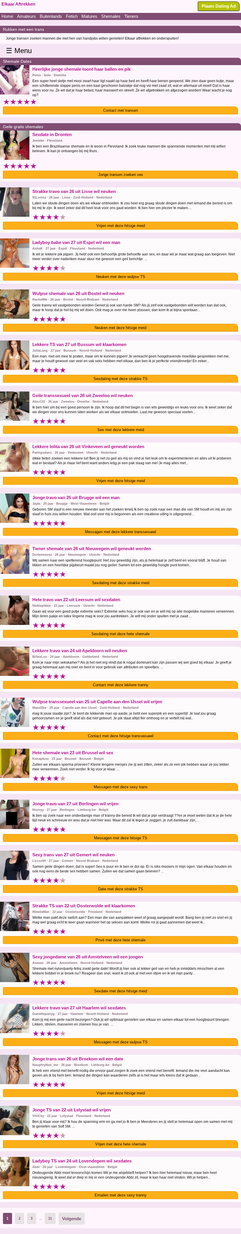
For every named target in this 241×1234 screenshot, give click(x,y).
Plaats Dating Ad (219, 6)
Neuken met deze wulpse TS (120, 276)
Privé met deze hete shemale (120, 940)
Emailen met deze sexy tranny (121, 1195)
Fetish (72, 16)
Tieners (131, 16)
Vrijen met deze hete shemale (120, 1144)
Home (7, 16)
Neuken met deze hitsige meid (120, 328)
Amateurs (26, 16)
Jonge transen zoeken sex (120, 174)
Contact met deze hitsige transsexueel (120, 736)
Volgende (71, 1218)
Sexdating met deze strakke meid (120, 583)
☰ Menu (19, 51)
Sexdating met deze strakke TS (120, 379)
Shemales (110, 16)
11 (50, 1218)
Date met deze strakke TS (120, 889)
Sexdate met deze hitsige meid (120, 991)
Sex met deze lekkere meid (120, 430)
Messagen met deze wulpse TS (121, 1042)
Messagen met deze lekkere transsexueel (120, 532)
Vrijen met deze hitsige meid (120, 225)
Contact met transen (120, 110)
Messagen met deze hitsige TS (120, 838)
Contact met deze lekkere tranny (120, 685)
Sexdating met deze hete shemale (120, 634)
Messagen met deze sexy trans (121, 787)
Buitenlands (51, 16)
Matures (89, 16)
